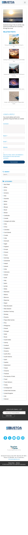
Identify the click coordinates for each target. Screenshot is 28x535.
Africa (5, 187)
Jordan (6, 286)
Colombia (6, 229)
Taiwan (6, 368)
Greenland (7, 260)
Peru (5, 323)
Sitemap (18, 463)
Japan (5, 283)
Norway (6, 314)
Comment (5, 124)
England (6, 246)
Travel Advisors (8, 382)
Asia (5, 195)
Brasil (5, 210)
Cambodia (7, 215)
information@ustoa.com (14, 459)
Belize (5, 201)
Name (5, 135)
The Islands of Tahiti (9, 376)
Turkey (6, 385)
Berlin (5, 204)
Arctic (5, 190)
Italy (5, 280)
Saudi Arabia (7, 339)
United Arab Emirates (10, 390)
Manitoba (6, 291)
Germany (6, 258)
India (5, 269)
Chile (5, 224)
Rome (5, 337)
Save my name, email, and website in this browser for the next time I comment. (13, 156)
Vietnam (6, 399)
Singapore (7, 348)
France (6, 255)
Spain (5, 359)
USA (5, 396)
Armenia (6, 193)
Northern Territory (9, 311)
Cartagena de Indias (9, 221)
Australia (6, 198)
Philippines (7, 325)
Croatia (6, 235)
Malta (5, 289)
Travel (5, 379)
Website (5, 147)
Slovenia (6, 351)
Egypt (5, 244)
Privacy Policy (11, 463)
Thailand (6, 373)
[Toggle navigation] (25, 2)
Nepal (5, 303)
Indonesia (6, 272)
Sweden (6, 362)
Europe (6, 249)
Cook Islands (7, 232)
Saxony (6, 342)
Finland (6, 252)
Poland (6, 328)
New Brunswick (8, 306)
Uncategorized (8, 387)
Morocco (6, 297)
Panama (6, 317)
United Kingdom (8, 393)
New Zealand (7, 308)
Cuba (5, 238)
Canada (6, 218)
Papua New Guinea (9, 320)
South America (8, 356)
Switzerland (7, 365)
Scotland (6, 345)
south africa (7, 354)
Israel (5, 277)
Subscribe (9, 416)
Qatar (5, 334)
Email (5, 141)
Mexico (6, 294)
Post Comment (14, 162)
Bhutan (6, 207)
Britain (6, 212)
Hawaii (6, 263)
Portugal (6, 331)
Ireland (6, 275)
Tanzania (6, 371)
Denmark (6, 241)
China (5, 227)
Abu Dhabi (7, 184)
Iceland (6, 266)
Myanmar (6, 300)
